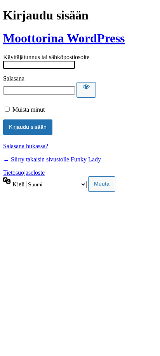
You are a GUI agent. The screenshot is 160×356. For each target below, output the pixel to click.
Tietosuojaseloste (24, 172)
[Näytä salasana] (86, 90)
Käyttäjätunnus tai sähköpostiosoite (46, 57)
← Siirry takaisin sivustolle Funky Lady (52, 159)
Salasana (13, 78)
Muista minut (28, 109)
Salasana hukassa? (25, 146)
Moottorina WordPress (64, 38)
